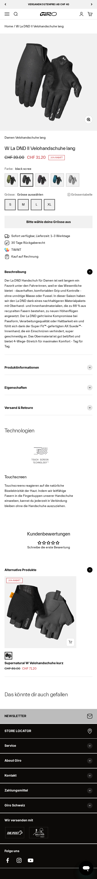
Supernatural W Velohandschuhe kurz (34, 663)
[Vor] (91, 4)
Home (9, 26)
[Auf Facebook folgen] (8, 860)
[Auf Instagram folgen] (19, 860)
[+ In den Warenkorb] (70, 642)
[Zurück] (5, 4)
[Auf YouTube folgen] (31, 860)
